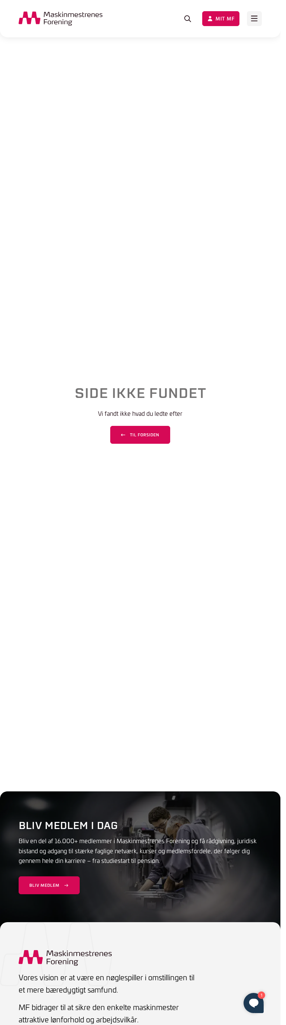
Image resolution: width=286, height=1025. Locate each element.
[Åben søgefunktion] (187, 18)
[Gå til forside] (60, 18)
